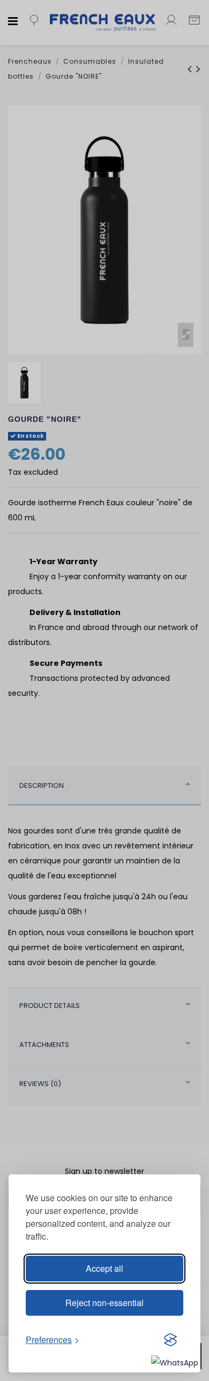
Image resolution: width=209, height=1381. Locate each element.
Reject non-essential (104, 1302)
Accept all (104, 1268)
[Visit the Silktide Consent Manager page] (170, 1340)
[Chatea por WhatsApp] (174, 1362)
